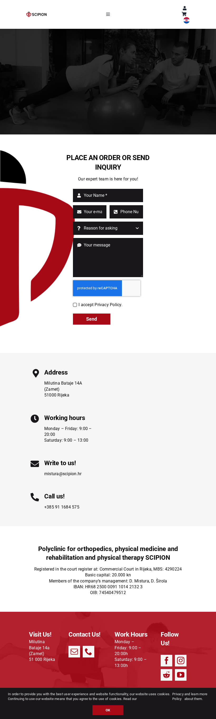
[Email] (74, 651)
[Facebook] (166, 660)
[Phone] (88, 651)
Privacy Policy (178, 696)
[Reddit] (166, 675)
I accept (100, 304)
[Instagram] (180, 660)
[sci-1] (36, 13)
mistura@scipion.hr (62, 473)
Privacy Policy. (108, 304)
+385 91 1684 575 (61, 507)
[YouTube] (180, 675)
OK (108, 710)
